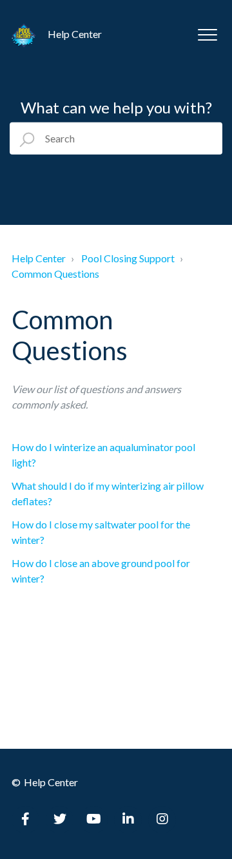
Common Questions (55, 273)
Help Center (39, 258)
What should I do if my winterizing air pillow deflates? (108, 493)
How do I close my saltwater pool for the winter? (101, 532)
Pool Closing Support (128, 258)
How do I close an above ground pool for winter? (101, 570)
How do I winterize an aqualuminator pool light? (103, 454)
